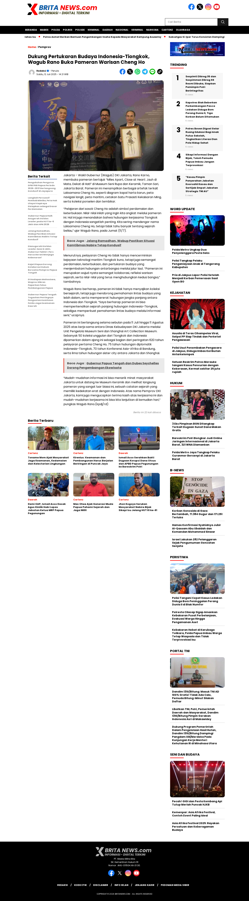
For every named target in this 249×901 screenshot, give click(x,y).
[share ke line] (153, 73)
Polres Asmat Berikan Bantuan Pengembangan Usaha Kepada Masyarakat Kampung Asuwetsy (85, 36)
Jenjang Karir (144, 885)
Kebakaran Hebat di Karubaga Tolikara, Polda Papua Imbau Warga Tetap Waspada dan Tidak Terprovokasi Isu (197, 635)
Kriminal (94, 30)
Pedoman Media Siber (175, 885)
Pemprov (44, 47)
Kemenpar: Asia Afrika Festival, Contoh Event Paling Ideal (193, 813)
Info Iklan (121, 885)
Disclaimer (100, 885)
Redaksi (41, 70)
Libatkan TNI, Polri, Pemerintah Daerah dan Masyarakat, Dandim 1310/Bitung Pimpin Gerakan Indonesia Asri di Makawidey (195, 714)
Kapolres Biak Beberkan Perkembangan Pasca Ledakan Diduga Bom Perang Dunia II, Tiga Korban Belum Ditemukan (202, 109)
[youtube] (217, 9)
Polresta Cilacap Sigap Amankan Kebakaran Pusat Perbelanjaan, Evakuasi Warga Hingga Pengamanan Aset (194, 617)
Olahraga (183, 30)
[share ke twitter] (131, 73)
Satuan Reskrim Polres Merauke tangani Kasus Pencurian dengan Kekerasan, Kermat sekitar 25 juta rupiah (196, 367)
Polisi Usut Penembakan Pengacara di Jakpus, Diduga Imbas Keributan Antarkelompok (196, 351)
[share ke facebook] (123, 73)
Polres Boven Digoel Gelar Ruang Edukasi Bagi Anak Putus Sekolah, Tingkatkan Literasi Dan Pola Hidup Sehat (202, 136)
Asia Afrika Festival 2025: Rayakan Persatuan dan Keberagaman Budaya (195, 826)
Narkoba (152, 30)
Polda (55, 30)
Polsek (80, 30)
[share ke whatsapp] (138, 73)
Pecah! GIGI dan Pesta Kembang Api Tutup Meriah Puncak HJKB (197, 802)
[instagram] (209, 9)
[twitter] (200, 9)
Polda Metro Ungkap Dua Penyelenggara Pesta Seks (190, 251)
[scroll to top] (238, 895)
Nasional (122, 30)
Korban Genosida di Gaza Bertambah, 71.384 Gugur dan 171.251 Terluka (197, 514)
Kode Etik (80, 885)
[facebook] (192, 9)
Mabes (44, 30)
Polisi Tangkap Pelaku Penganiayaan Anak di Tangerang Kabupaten (196, 264)
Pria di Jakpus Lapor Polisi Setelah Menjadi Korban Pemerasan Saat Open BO (195, 278)
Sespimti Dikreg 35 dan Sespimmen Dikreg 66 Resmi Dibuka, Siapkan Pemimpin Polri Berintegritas (201, 83)
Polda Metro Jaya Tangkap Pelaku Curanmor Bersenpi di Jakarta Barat (196, 455)
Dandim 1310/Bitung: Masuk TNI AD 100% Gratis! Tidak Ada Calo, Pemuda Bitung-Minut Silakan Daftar (195, 696)
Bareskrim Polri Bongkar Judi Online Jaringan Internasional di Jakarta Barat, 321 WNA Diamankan (197, 441)
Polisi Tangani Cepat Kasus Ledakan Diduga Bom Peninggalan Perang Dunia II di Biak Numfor (197, 601)
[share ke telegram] (145, 73)
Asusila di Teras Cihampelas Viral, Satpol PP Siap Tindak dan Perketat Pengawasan (196, 336)
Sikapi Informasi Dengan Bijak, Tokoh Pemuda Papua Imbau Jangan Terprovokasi (202, 160)
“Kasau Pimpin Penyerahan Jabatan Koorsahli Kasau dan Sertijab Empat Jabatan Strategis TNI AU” (202, 184)
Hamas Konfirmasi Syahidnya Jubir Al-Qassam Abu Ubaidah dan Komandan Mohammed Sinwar (196, 528)
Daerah (107, 30)
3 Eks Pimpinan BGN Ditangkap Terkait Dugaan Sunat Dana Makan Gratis (196, 427)
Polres (67, 30)
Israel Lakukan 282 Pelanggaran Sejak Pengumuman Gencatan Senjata (194, 543)
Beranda (31, 30)
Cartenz (167, 30)
